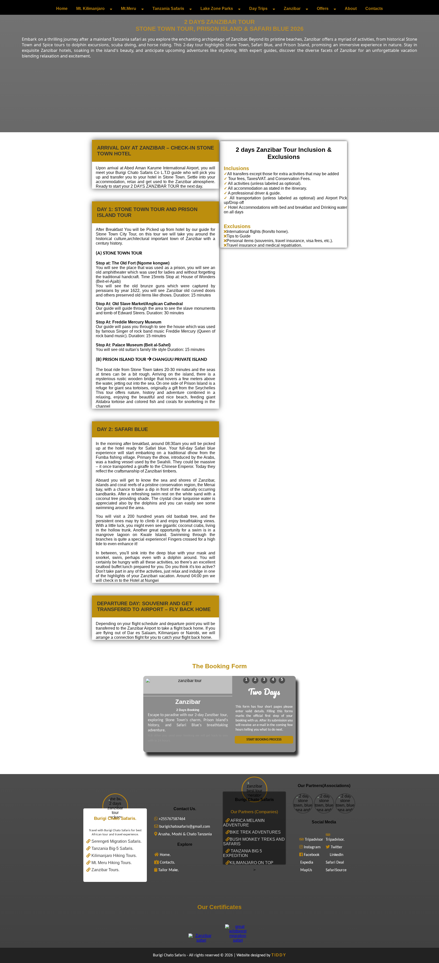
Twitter (336, 847)
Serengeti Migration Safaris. (116, 841)
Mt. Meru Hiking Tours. (111, 863)
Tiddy (278, 955)
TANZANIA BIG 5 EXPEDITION (242, 853)
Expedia (306, 863)
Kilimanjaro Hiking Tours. (113, 855)
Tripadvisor (314, 840)
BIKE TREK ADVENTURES (255, 832)
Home (62, 8)
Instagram (312, 847)
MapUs (306, 870)
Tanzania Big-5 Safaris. (111, 848)
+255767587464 (171, 819)
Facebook (311, 855)
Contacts (374, 8)
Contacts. (167, 863)
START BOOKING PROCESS (263, 739)
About (351, 8)
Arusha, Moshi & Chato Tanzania (184, 834)
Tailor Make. (168, 870)
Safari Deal (335, 863)
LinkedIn (336, 855)
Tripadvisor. (335, 840)
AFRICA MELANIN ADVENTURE (244, 822)
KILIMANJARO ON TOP (251, 863)
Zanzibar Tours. (104, 870)
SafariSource (336, 870)
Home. (165, 855)
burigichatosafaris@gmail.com (184, 827)
